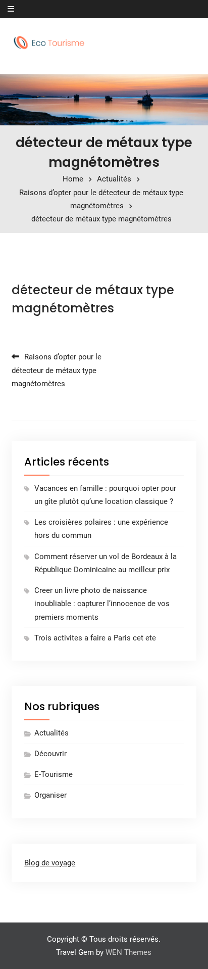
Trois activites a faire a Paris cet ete (95, 637)
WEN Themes (128, 952)
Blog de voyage (49, 862)
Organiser (50, 795)
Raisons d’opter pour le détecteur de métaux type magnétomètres (56, 370)
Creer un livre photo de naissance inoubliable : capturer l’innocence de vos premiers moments (102, 604)
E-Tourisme (53, 774)
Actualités (51, 732)
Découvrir (50, 753)
